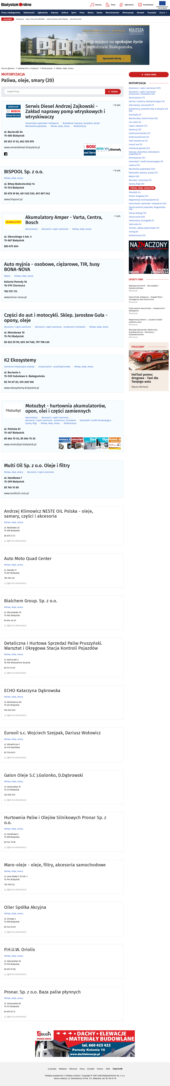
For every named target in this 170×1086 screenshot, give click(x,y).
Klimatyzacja (135, 157)
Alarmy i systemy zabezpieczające (145, 101)
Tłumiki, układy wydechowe (142, 228)
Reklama (63, 1069)
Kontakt (90, 1069)
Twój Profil (117, 1069)
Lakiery (132, 165)
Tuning (132, 231)
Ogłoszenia (129, 5)
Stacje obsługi (135, 213)
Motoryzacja (128, 12)
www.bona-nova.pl (15, 297)
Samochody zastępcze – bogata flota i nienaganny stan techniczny (146, 298)
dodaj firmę (150, 74)
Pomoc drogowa (136, 196)
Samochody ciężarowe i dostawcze (42, 123)
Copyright (86, 1075)
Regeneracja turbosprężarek (142, 200)
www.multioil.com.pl (16, 493)
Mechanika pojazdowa (36, 126)
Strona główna (7, 68)
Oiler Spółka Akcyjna (25, 907)
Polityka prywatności (54, 1075)
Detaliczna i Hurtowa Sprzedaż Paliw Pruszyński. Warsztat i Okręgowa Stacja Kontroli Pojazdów (53, 646)
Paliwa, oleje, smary (64, 68)
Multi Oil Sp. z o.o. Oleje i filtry (37, 465)
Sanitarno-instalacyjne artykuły (19, 367)
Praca (82, 12)
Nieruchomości (112, 12)
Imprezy (98, 5)
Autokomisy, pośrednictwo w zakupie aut (148, 109)
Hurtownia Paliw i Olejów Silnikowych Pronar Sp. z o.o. (55, 820)
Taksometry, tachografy (140, 220)
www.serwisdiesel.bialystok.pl (22, 147)
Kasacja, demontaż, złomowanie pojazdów (144, 153)
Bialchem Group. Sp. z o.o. (30, 600)
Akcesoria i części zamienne (55, 229)
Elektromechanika (137, 133)
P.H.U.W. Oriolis (19, 949)
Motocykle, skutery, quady (141, 172)
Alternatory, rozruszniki (140, 105)
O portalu (52, 1069)
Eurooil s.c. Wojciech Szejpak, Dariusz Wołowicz (52, 732)
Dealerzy (133, 129)
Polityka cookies (72, 1075)
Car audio (133, 122)
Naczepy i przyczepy (138, 180)
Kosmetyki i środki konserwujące (95, 420)
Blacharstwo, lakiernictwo (141, 118)
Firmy (113, 5)
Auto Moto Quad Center (28, 558)
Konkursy (20, 19)
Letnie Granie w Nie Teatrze (57, 19)
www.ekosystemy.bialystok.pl (21, 387)
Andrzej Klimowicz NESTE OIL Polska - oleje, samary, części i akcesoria (48, 514)
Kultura (64, 12)
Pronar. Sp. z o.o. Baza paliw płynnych (42, 991)
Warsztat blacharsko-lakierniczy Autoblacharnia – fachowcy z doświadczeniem (143, 332)
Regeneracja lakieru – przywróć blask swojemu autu (145, 320)
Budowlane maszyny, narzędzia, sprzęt (81, 123)
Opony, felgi (31, 423)
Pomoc (100, 1069)
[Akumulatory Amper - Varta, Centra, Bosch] (13, 222)
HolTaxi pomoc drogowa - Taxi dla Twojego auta (144, 378)
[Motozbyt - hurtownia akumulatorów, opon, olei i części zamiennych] (13, 410)
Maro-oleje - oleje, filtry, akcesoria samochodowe (55, 864)
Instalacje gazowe (137, 148)
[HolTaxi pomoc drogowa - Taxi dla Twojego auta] (149, 360)
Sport (73, 12)
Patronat (73, 1069)
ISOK (108, 1069)
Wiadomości (29, 12)
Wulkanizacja (80, 126)
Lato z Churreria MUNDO (35, 19)
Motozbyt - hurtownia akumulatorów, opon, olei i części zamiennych (65, 408)
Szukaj (114, 91)
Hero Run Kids (75, 19)
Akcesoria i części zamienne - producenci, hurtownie (60, 327)
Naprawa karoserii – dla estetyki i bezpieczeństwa (144, 287)
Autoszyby (134, 114)
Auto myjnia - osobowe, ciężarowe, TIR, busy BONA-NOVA (52, 267)
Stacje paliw (135, 217)
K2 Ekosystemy (20, 360)
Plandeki (133, 192)
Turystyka (151, 12)
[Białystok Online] (16, 5)
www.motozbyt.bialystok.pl (20, 444)
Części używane (136, 126)
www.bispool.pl (13, 199)
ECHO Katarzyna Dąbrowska (32, 690)
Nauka (99, 12)
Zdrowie (140, 12)
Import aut (134, 144)
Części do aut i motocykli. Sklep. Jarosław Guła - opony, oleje (56, 318)
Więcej (162, 12)
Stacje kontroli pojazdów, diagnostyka (147, 207)
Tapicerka (133, 224)
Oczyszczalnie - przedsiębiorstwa (54, 367)
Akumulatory (31, 229)
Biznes (91, 12)
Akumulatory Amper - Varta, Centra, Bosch (63, 220)
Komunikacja (148, 5)
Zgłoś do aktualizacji (16, 541)
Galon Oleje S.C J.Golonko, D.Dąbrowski (43, 775)
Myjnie (7, 276)
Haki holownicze (136, 140)
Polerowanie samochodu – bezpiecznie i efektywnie (147, 309)
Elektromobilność (137, 137)
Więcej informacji (139, 387)
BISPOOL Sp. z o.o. (23, 171)
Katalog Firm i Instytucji (28, 68)
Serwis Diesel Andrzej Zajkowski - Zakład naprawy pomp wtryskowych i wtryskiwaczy (65, 112)
